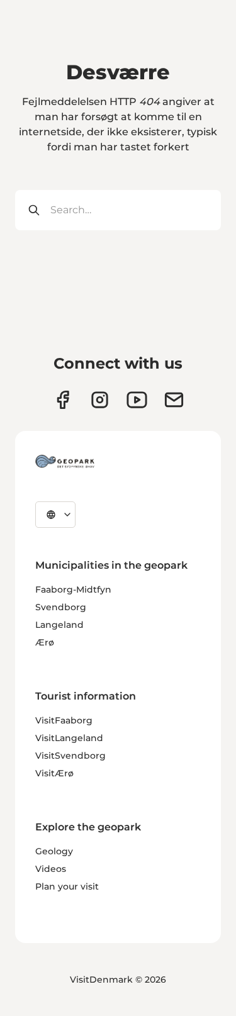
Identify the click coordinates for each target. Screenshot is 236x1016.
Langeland (59, 624)
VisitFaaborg (64, 720)
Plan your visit (67, 886)
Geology (54, 851)
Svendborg (60, 607)
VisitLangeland (69, 738)
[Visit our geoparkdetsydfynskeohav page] (63, 400)
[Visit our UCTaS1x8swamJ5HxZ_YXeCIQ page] (137, 400)
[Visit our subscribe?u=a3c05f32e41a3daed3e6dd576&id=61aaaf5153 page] (174, 400)
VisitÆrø (54, 773)
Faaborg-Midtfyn (73, 589)
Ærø (44, 642)
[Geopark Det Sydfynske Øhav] (64, 461)
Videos (50, 868)
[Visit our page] (100, 400)
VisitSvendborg (70, 755)
